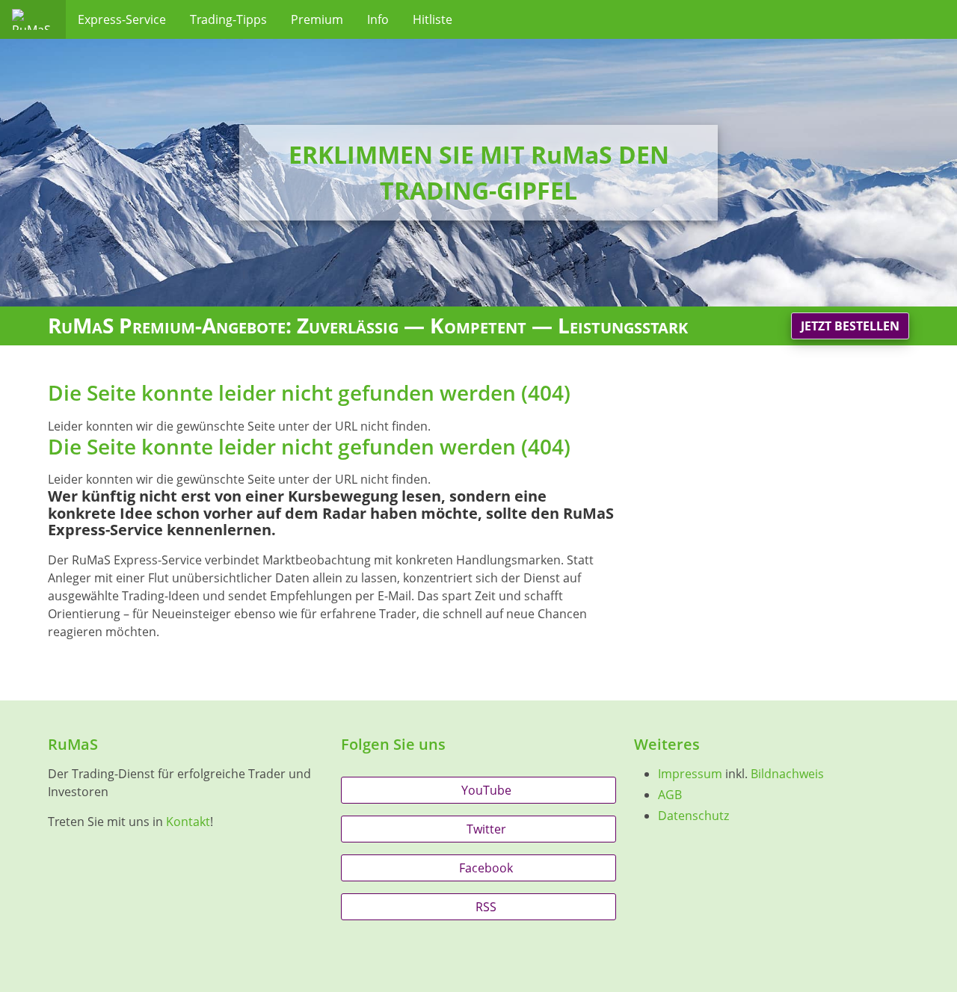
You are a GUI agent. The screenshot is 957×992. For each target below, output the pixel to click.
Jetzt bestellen (850, 326)
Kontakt (188, 821)
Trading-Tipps (228, 19)
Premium (317, 19)
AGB (670, 794)
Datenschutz (693, 815)
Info (378, 19)
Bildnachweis (787, 773)
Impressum (690, 773)
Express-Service (122, 19)
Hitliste (432, 19)
